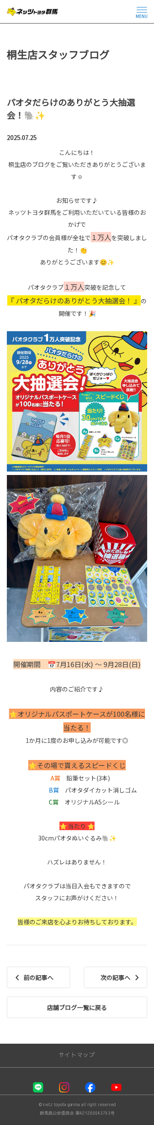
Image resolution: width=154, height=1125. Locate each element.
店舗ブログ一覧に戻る (77, 1007)
